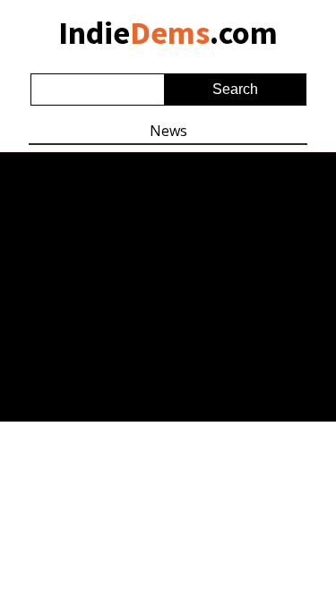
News (168, 131)
